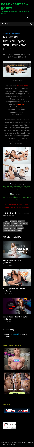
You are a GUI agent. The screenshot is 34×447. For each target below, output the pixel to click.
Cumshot (14, 223)
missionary (7, 228)
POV (14, 228)
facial (12, 226)
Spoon (19, 230)
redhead (20, 228)
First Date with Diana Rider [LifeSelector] (12, 261)
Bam (14, 444)
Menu (6, 24)
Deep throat (23, 223)
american (13, 221)
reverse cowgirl (9, 230)
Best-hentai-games (14, 6)
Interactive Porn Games (11, 33)
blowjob (21, 221)
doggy (6, 226)
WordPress (6, 444)
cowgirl (7, 223)
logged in (16, 334)
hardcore (19, 226)
